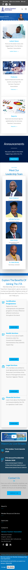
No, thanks (10, 567)
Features (14, 77)
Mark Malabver (14, 198)
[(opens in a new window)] (3, 3)
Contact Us (14, 493)
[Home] (8, 9)
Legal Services (11, 365)
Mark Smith (14, 240)
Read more (14, 159)
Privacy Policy (5, 554)
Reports (14, 116)
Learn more (14, 327)
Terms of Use (14, 554)
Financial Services (13, 397)
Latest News (14, 41)
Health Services (12, 333)
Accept (3, 567)
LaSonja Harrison (14, 219)
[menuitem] (6, 1)
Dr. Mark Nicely (14, 262)
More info (9, 563)
